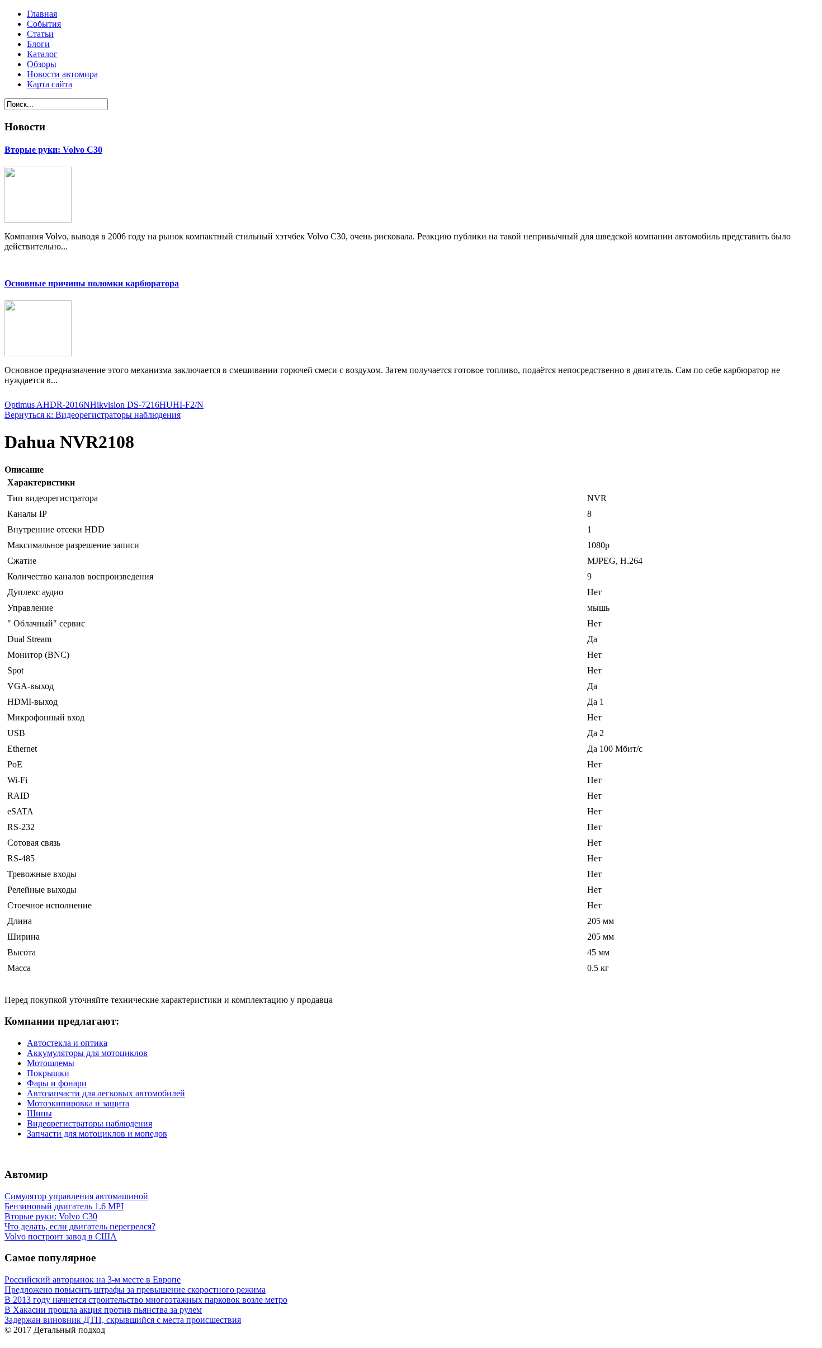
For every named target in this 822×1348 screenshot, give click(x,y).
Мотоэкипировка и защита (78, 1103)
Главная (42, 13)
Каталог (42, 54)
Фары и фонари (57, 1083)
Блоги (38, 44)
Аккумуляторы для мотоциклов (87, 1053)
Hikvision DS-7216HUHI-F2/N (147, 404)
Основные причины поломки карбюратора (91, 283)
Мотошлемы (50, 1063)
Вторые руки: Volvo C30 (53, 149)
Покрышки (48, 1073)
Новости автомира (62, 74)
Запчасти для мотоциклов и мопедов (97, 1133)
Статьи (40, 34)
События (44, 24)
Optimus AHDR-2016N (47, 404)
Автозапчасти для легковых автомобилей (106, 1093)
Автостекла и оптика (67, 1043)
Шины (39, 1113)
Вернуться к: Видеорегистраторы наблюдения (92, 415)
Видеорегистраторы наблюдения (89, 1123)
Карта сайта (49, 84)
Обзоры (41, 64)
